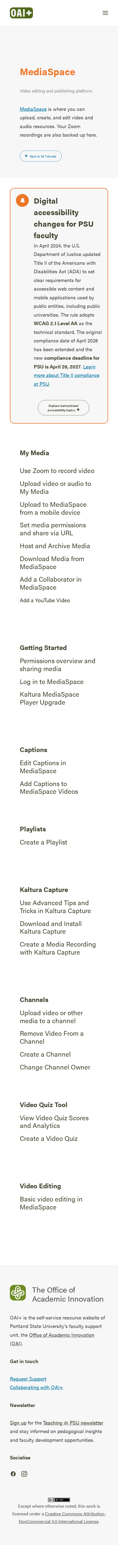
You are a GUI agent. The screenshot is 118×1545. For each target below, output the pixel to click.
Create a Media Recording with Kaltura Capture (58, 947)
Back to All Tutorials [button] (43, 156)
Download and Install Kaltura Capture (51, 927)
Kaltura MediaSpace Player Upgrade (49, 698)
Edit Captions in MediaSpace (43, 766)
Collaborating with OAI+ (36, 1387)
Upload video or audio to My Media (55, 487)
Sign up (18, 1422)
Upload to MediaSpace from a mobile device (53, 508)
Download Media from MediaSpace (52, 562)
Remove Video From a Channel (52, 1037)
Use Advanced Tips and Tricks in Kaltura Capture (55, 906)
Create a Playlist (43, 841)
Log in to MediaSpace (52, 681)
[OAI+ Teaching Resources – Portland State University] (21, 12)
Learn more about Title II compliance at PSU (66, 375)
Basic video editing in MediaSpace (51, 1202)
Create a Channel (45, 1054)
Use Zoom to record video (57, 470)
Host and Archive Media (55, 545)
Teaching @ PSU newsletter (73, 1422)
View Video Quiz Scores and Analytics (54, 1121)
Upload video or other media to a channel (51, 1016)
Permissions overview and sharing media (57, 664)
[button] (105, 13)
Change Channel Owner (55, 1066)
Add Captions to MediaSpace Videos (49, 787)
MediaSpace (33, 108)
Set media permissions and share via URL (53, 528)
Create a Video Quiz (49, 1138)
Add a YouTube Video (45, 600)
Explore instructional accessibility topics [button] (63, 407)
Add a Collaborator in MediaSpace (51, 583)
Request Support (28, 1378)
